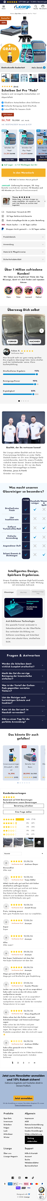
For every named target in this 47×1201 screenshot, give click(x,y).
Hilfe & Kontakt (31, 1153)
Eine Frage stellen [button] (23, 812)
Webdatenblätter (32, 1162)
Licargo (27, 1197)
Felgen (6, 1127)
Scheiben (8, 1124)
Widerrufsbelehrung (33, 1134)
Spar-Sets (18, 13)
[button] (3, 6)
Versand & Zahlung (33, 1127)
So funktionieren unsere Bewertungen (20, 802)
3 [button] (23, 1062)
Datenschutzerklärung (34, 1124)
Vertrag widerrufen (32, 1140)
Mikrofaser (8, 1134)
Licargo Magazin (11, 1156)
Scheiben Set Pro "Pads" (29, 13)
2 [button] (18, 1062)
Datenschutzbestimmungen (23, 1105)
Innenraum (8, 1121)
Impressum (29, 1118)
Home (12, 13)
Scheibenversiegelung (38, 592)
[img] (17, 861)
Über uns (7, 1153)
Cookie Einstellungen (34, 1131)
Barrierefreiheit (31, 1166)
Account (28, 1156)
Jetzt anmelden (23, 1098)
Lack (5, 1131)
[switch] (41, 1197)
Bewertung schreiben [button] (23, 805)
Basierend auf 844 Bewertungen (17, 799)
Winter (7, 1137)
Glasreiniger (9, 592)
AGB (27, 1121)
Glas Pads (23, 592)
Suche (27, 1159)
